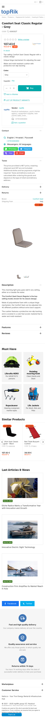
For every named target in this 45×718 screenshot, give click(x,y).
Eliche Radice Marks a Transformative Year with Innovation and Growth (21, 506)
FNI (13, 81)
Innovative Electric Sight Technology (18, 547)
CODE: (4, 31)
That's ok (11, 715)
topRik (21, 108)
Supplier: (7, 81)
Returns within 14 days (22, 666)
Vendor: (15, 108)
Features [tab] (6, 327)
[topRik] (10, 12)
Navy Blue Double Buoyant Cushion (11, 443)
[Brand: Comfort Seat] (36, 44)
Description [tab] (8, 285)
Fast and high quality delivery (22, 624)
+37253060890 (12, 141)
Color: (6, 70)
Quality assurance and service (22, 644)
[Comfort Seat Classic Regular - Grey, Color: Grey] (22, 238)
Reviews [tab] (6, 333)
